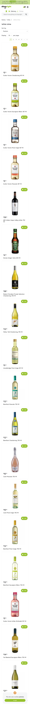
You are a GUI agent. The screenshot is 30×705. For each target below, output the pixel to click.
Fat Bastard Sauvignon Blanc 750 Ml (14, 657)
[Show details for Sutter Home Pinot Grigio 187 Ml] (15, 131)
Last (27, 39)
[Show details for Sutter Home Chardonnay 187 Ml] (15, 58)
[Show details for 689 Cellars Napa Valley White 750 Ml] (15, 203)
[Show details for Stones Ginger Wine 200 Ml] (15, 241)
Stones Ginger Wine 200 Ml (11, 258)
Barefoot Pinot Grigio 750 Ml (12, 549)
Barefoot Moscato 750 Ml (11, 404)
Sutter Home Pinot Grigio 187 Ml (13, 148)
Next (24, 39)
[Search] (26, 15)
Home (3, 20)
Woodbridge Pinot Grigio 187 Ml (13, 368)
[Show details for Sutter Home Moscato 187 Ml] (15, 167)
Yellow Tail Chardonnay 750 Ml (12, 332)
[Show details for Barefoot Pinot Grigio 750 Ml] (15, 532)
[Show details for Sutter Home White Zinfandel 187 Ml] (15, 604)
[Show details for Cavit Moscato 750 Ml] (15, 460)
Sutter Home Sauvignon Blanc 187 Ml (15, 111)
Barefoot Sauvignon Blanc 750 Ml (13, 585)
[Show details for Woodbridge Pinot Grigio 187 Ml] (15, 351)
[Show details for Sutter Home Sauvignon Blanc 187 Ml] (15, 95)
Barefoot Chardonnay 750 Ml (12, 440)
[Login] (6, 11)
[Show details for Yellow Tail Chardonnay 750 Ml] (15, 315)
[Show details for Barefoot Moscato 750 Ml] (15, 387)
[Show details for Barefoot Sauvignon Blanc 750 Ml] (15, 568)
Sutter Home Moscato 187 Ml (12, 184)
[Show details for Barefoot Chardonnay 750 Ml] (15, 423)
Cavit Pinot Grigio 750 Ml (11, 513)
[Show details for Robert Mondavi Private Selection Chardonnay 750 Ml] (15, 277)
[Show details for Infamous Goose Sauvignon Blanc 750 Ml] (15, 677)
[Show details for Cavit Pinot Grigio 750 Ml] (15, 496)
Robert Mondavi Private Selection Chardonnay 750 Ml (13, 295)
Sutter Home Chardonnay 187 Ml (13, 75)
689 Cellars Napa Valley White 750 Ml (14, 221)
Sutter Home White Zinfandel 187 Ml (14, 621)
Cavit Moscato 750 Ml (10, 476)
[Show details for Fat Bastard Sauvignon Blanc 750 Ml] (15, 640)
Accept (15, 700)
